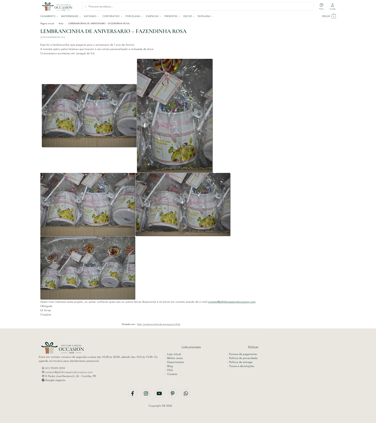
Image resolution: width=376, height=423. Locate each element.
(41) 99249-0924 (54, 368)
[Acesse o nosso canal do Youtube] (159, 395)
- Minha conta (174, 358)
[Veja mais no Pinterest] (172, 395)
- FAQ (169, 370)
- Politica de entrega (239, 362)
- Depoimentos (174, 362)
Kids (61, 23)
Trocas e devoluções (241, 366)
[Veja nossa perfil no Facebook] (132, 395)
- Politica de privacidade (242, 358)
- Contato (171, 374)
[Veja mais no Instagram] (146, 395)
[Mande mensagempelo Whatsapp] (186, 395)
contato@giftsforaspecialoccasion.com (232, 301)
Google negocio (54, 380)
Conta (332, 9)
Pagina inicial (47, 23)
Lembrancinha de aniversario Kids (161, 324)
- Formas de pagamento (242, 354)
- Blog (169, 366)
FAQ (321, 9)
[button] (329, 16)
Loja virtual (174, 354)
